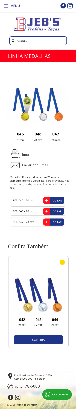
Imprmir (28, 154)
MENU (15, 6)
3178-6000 (30, 386)
